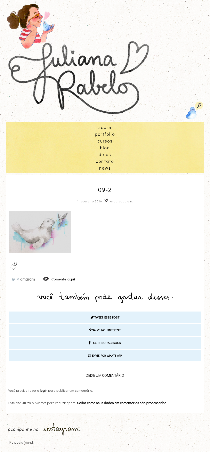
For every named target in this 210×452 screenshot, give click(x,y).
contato (105, 161)
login (43, 390)
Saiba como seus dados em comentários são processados (121, 402)
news (105, 168)
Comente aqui (63, 279)
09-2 (105, 190)
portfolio (105, 134)
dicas (105, 154)
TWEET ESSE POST (106, 317)
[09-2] (49, 279)
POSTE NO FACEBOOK (105, 343)
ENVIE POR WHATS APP (106, 355)
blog (105, 148)
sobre (104, 127)
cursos (105, 141)
